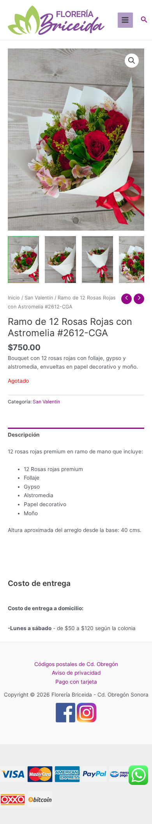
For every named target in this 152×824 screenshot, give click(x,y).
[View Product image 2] (60, 259)
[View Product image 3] (97, 259)
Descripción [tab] (24, 435)
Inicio (14, 298)
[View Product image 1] (23, 259)
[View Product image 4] (134, 259)
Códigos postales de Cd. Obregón (76, 664)
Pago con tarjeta (76, 682)
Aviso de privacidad (76, 673)
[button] (132, 61)
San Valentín (39, 298)
